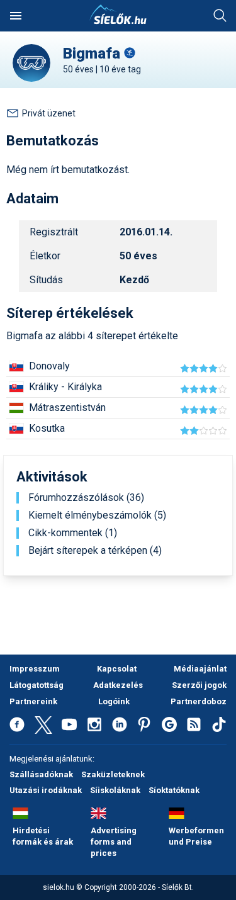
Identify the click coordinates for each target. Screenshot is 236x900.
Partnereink (33, 701)
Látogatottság (36, 685)
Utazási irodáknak (45, 790)
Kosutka (47, 428)
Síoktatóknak (174, 790)
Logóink (114, 701)
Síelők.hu (118, 14)
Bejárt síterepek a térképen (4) (95, 550)
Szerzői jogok (199, 685)
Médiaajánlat (200, 668)
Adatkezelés (118, 685)
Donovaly (49, 366)
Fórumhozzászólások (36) (86, 497)
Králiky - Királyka (65, 387)
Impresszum (34, 668)
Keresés (220, 15)
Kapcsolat (117, 668)
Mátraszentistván (67, 407)
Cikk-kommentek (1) (72, 533)
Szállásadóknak (41, 774)
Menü (15, 15)
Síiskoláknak (115, 790)
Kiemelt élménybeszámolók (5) (97, 515)
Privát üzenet (49, 113)
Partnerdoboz (199, 701)
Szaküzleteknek (113, 774)
